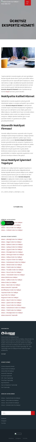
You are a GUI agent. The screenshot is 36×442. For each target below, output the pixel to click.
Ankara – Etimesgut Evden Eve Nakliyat (12, 254)
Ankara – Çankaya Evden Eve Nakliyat (11, 247)
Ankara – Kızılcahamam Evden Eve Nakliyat (13, 262)
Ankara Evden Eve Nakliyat (8, 282)
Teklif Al (27, 2)
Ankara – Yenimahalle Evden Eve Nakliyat (13, 275)
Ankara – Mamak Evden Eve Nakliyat (11, 264)
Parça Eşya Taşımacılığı (7, 380)
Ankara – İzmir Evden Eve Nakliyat (9, 400)
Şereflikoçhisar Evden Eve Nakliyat (11, 290)
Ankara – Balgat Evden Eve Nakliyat (11, 242)
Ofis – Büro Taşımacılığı (7, 378)
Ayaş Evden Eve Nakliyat (8, 295)
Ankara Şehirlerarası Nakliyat (9, 277)
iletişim (8, 91)
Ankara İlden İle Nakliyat (7, 371)
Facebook (3, 418)
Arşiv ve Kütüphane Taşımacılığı (9, 385)
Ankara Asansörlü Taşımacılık (9, 287)
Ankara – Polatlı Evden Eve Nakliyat (11, 267)
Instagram (3, 421)
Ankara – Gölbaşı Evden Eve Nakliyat (11, 257)
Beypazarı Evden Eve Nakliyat (9, 297)
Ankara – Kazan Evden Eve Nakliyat (11, 305)
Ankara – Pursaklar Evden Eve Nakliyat (12, 269)
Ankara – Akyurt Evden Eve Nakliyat (11, 300)
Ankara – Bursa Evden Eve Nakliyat (11, 227)
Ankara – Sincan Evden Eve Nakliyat (11, 272)
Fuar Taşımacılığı (5, 387)
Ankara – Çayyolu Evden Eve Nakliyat (11, 249)
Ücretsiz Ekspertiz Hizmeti (7, 366)
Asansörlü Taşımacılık (6, 373)
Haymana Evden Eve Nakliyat (9, 292)
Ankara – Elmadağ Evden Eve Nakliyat (12, 252)
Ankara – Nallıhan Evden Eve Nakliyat (11, 280)
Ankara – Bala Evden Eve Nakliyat (10, 285)
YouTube (3, 423)
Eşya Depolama (5, 382)
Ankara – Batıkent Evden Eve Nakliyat (12, 244)
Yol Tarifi (3, 354)
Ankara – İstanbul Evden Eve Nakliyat (10, 398)
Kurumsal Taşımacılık (6, 375)
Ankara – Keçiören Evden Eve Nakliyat (12, 259)
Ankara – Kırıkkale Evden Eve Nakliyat (11, 230)
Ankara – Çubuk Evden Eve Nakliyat (11, 302)
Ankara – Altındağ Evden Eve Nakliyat (11, 239)
